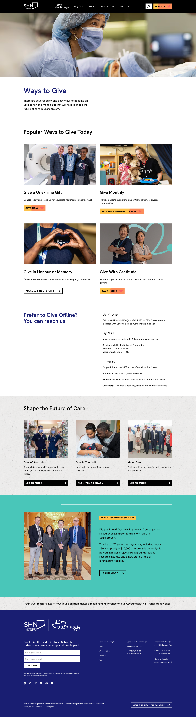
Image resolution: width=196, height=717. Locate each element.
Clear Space (49, 707)
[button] (78, 6)
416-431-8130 (120, 320)
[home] (31, 6)
